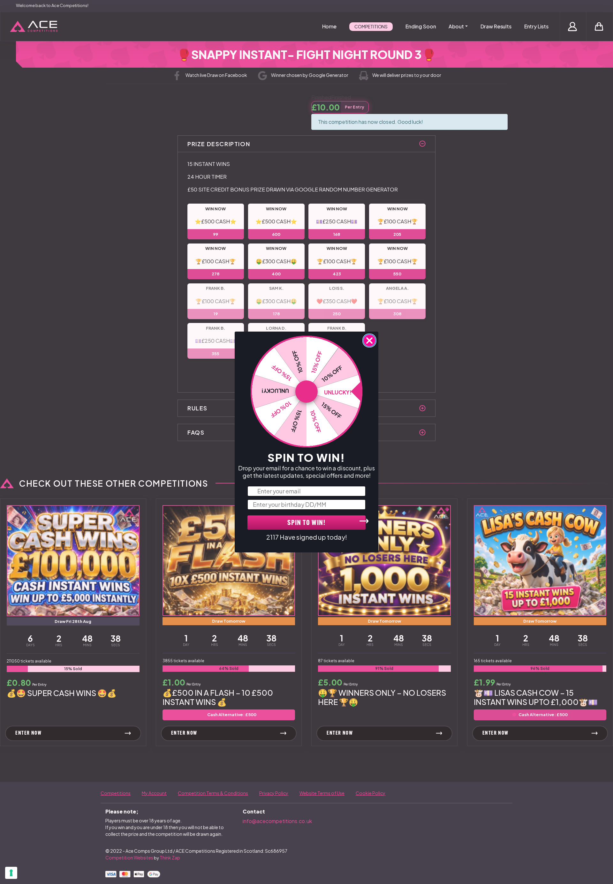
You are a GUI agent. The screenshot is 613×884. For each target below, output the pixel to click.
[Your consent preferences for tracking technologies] (11, 873)
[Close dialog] (369, 340)
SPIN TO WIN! (306, 523)
